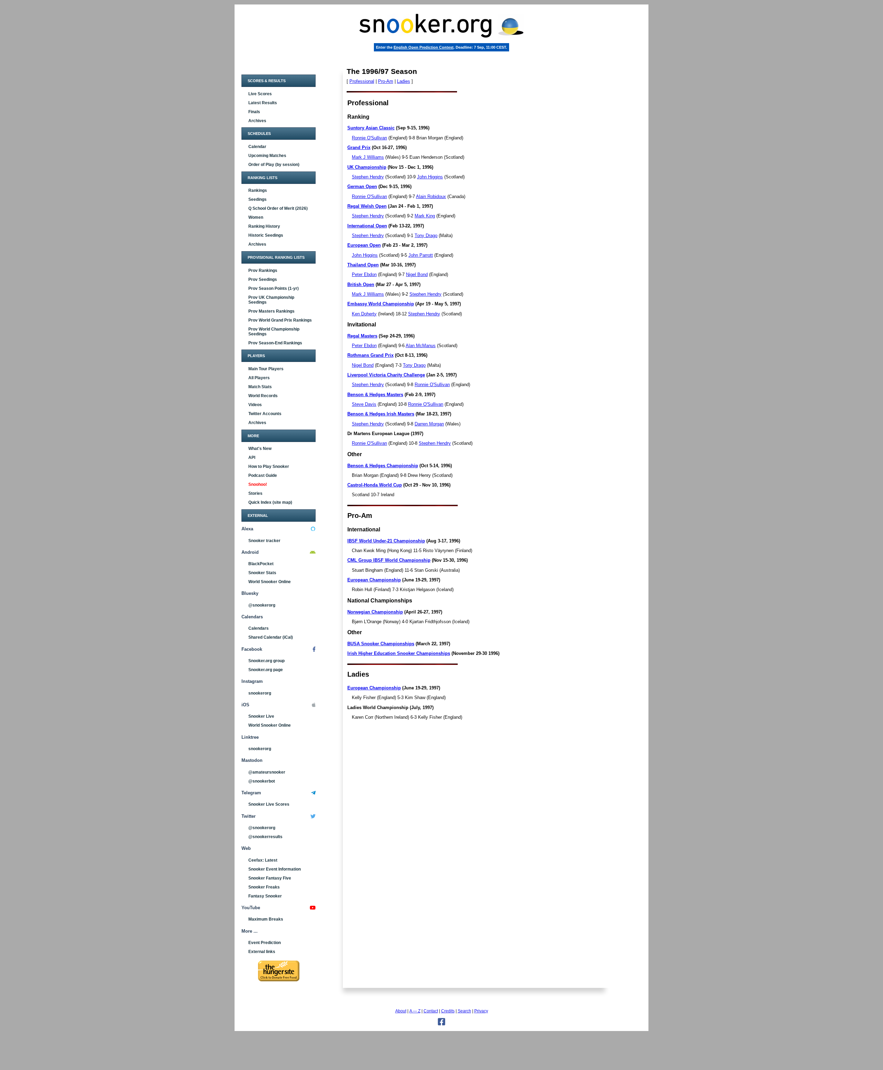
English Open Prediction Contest (424, 47)
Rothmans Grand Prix (370, 355)
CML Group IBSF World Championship (388, 560)
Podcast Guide (262, 475)
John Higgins (430, 176)
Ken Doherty (364, 313)
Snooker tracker (264, 540)
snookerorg (259, 693)
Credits (448, 1011)
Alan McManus (421, 345)
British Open (360, 284)
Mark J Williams (368, 157)
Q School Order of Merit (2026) (278, 208)
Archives (257, 120)
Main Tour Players (266, 368)
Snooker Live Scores (268, 804)
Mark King (425, 215)
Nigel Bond (417, 274)
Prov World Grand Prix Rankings (280, 320)
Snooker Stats (262, 572)
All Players (259, 377)
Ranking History (264, 226)
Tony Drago (426, 235)
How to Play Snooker (268, 466)
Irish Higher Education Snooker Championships (398, 653)
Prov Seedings (262, 279)
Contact (431, 1011)
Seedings (257, 199)
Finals (254, 111)
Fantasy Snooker (265, 896)
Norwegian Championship (375, 612)
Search (464, 1011)
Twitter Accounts (264, 413)
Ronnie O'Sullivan (369, 137)
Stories (255, 493)
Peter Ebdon (364, 274)
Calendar (257, 146)
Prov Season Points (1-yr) (273, 288)
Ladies (403, 81)
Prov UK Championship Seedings (271, 300)
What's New (259, 448)
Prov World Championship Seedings (273, 331)
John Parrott (420, 255)
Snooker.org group (266, 660)
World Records (263, 395)
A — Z (414, 1011)
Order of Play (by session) (273, 164)
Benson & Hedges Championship (382, 465)
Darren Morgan (429, 423)
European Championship (374, 579)
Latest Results (262, 102)
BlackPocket (261, 563)
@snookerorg (261, 605)
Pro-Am (385, 81)
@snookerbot (261, 781)
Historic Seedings (265, 235)
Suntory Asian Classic (371, 127)
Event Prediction (264, 942)
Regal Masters (362, 335)
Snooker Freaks (264, 887)
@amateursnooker (266, 772)
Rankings (257, 190)
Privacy (481, 1011)
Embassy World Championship (380, 303)
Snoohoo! (257, 484)
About (400, 1011)
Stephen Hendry (368, 176)
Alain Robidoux (431, 196)
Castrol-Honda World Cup (374, 485)
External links (261, 951)
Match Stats (260, 386)
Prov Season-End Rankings (275, 343)
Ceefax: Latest (262, 860)
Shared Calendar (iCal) (270, 637)
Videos (255, 404)
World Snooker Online (269, 581)
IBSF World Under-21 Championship (386, 540)
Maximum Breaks (265, 919)
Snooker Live (261, 716)
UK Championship (366, 167)
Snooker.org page (265, 669)
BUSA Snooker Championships (380, 643)
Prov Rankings (262, 270)
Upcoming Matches (267, 155)
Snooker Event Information (274, 869)
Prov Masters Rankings (271, 311)
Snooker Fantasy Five (269, 878)
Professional (361, 81)
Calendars (258, 628)
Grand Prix (358, 147)
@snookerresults (265, 836)
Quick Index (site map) (270, 502)
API (251, 457)
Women (255, 217)
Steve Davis (364, 404)
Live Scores (260, 93)
